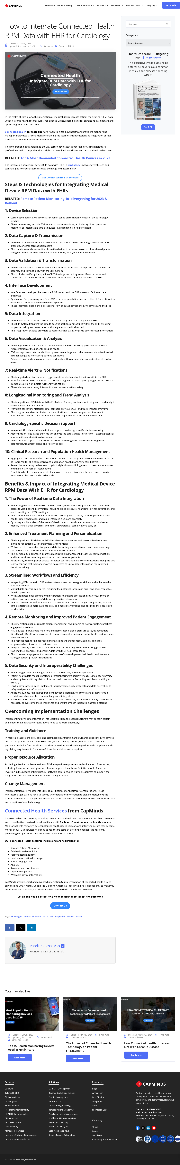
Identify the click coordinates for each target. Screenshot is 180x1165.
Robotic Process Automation (62, 1135)
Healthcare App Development (18, 1139)
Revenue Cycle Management (62, 1093)
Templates (97, 1101)
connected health (32, 916)
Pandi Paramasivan (45, 945)
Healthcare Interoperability (17, 1109)
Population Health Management (63, 1114)
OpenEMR (50, 5)
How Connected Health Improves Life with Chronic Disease (147, 1045)
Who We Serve (133, 5)
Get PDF (148, 127)
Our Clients (97, 1135)
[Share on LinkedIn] (31, 927)
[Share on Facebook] (9, 927)
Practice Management (59, 1097)
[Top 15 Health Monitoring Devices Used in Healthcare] (32, 1013)
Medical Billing (64, 5)
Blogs (94, 1088)
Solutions (115, 5)
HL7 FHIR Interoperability (16, 1114)
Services (101, 5)
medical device (74, 916)
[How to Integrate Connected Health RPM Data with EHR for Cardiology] (60, 80)
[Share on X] (20, 927)
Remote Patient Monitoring (61, 1109)
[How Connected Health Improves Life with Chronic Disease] (148, 1013)
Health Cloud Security (58, 1122)
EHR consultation (13, 1097)
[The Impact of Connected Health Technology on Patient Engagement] (90, 1013)
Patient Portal (55, 1101)
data (45, 916)
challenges (16, 916)
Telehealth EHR (12, 1093)
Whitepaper (97, 1093)
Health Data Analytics (58, 1126)
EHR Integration (12, 1105)
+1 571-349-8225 (153, 1109)
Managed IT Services (14, 1130)
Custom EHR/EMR (83, 5)
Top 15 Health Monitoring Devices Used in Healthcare (31, 1047)
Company (150, 5)
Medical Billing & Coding (59, 1105)
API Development (13, 1122)
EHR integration (57, 916)
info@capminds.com (152, 1112)
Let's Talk (171, 5)
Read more (19, 1057)
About (95, 1127)
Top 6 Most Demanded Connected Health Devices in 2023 (65, 158)
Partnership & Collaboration (104, 1139)
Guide (94, 1105)
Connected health (15, 131)
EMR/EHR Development (59, 1088)
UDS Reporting (11, 1126)
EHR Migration (11, 1101)
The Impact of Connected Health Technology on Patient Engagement (88, 1046)
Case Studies (98, 1097)
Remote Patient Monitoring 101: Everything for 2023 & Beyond (56, 200)
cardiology (74, 165)
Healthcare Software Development (21, 1135)
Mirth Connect (11, 1118)
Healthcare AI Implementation (62, 1118)
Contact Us (97, 1131)
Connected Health (67, 46)
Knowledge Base (99, 1109)
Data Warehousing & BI (59, 1130)
